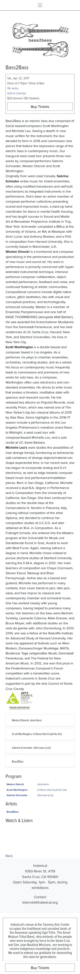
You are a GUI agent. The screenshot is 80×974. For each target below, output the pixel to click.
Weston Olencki (15, 784)
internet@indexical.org (40, 902)
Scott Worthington (17, 790)
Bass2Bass (17, 761)
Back (9, 855)
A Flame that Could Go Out (52, 790)
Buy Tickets (40, 106)
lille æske (12, 88)
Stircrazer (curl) (45, 795)
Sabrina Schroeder (17, 795)
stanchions (43, 784)
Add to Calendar (16, 93)
